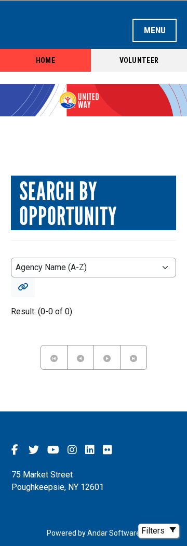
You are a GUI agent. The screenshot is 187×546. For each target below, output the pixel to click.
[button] (23, 287)
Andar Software (113, 533)
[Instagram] (72, 450)
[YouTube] (53, 450)
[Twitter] (34, 450)
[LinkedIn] (90, 450)
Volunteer (139, 60)
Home (45, 60)
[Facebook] (14, 450)
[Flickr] (107, 450)
